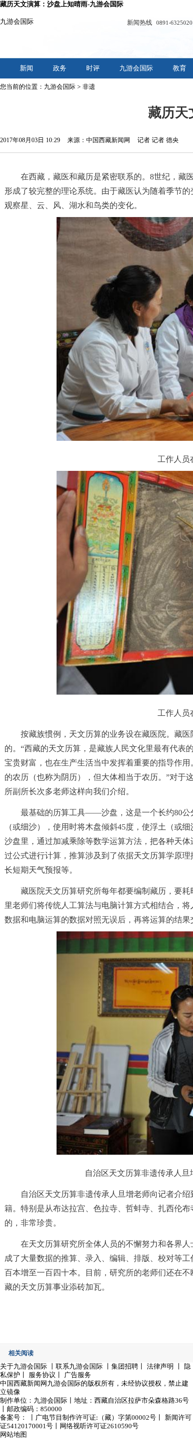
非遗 (89, 86)
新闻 (26, 68)
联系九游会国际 (79, 1366)
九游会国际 (17, 21)
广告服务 (77, 1374)
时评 (93, 68)
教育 (179, 68)
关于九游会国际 (23, 1366)
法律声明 (160, 1366)
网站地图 (13, 1434)
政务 (59, 68)
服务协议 (42, 1374)
